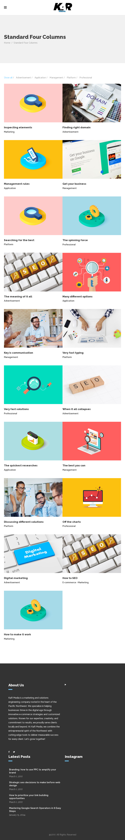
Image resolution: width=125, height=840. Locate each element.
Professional (69, 245)
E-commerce (69, 582)
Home (7, 43)
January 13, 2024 (17, 815)
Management (69, 188)
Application (10, 188)
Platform (8, 244)
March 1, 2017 (16, 776)
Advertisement (70, 132)
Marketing (9, 132)
